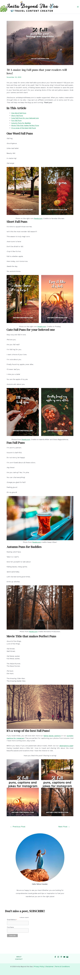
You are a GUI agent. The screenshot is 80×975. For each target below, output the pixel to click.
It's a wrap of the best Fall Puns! (23, 128)
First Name (10, 927)
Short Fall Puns (17, 115)
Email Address (12, 920)
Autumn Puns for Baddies (21, 123)
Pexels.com (38, 218)
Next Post (64, 827)
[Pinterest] (61, 957)
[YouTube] (64, 957)
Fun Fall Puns (16, 120)
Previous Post (17, 827)
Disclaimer (50, 966)
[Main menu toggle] (78, 7)
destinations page (66, 746)
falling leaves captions (52, 736)
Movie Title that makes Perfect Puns (25, 125)
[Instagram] (58, 957)
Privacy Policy (39, 966)
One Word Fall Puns (18, 113)
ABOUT (18, 957)
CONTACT (19, 959)
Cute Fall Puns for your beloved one (25, 118)
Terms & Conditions (62, 966)
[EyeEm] (67, 957)
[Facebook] (55, 957)
